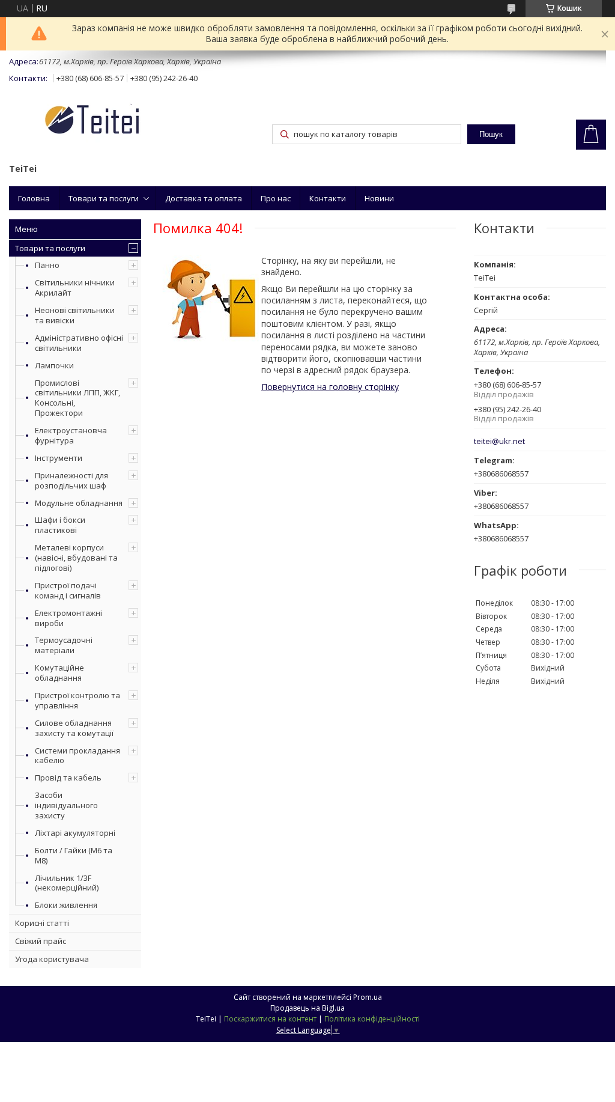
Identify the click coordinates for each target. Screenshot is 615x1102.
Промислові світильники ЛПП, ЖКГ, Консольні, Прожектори (77, 398)
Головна (34, 198)
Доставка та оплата (203, 198)
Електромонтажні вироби (68, 618)
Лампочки (54, 365)
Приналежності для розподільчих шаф (71, 480)
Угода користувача (52, 959)
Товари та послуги (103, 198)
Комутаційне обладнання (59, 672)
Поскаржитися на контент (270, 1019)
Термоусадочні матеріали (63, 645)
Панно (47, 265)
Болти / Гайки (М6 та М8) (73, 855)
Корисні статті (42, 923)
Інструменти (58, 457)
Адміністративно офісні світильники (79, 342)
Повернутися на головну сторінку (330, 386)
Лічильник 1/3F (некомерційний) (66, 882)
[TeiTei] (114, 121)
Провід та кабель (68, 777)
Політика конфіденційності (372, 1019)
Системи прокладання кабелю (77, 755)
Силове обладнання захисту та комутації (74, 727)
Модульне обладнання (79, 503)
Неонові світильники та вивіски (75, 315)
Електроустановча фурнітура (71, 435)
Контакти (327, 198)
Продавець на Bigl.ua (307, 1008)
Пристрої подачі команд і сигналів (68, 590)
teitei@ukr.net (499, 441)
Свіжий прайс (40, 941)
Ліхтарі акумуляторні (75, 832)
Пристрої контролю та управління (77, 700)
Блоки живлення (66, 905)
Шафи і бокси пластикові (60, 524)
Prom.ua (367, 997)
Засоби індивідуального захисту (66, 805)
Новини (379, 198)
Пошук (491, 134)
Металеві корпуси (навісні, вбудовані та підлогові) (76, 557)
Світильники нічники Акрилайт (75, 287)
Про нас (276, 198)
